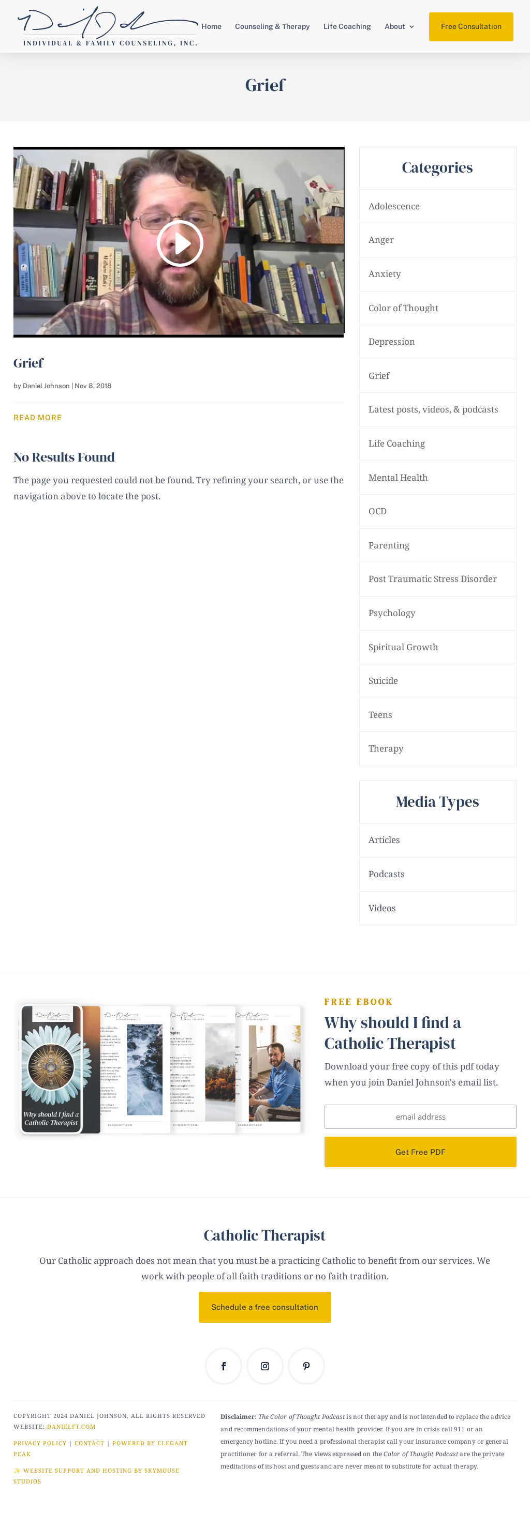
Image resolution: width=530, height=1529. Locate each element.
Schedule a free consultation (264, 1307)
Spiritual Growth (403, 647)
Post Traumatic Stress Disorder (433, 579)
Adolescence (394, 206)
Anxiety (385, 274)
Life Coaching (347, 26)
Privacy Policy (40, 1443)
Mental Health (398, 477)
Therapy (386, 748)
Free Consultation (471, 26)
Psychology (392, 613)
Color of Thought (403, 308)
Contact (90, 1443)
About (395, 26)
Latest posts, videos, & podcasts (433, 409)
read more (37, 417)
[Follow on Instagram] (265, 1366)
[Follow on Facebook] (223, 1366)
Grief (28, 363)
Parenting (389, 545)
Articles (384, 840)
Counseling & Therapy (272, 26)
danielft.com (71, 1426)
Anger (381, 240)
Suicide (383, 680)
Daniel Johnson (46, 386)
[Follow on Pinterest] (306, 1366)
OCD (378, 511)
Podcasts (387, 874)
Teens (380, 715)
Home (211, 26)
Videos (382, 908)
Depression (392, 341)
